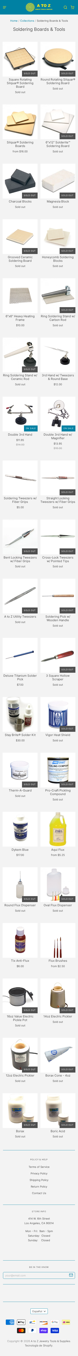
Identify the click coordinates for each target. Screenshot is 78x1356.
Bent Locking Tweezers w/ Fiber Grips (20, 559)
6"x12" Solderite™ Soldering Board (58, 144)
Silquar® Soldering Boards (20, 144)
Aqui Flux (57, 850)
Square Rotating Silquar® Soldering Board (20, 83)
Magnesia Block (58, 201)
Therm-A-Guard (20, 790)
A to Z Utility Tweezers (20, 616)
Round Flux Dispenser (20, 905)
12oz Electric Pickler (20, 1075)
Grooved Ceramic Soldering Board (20, 259)
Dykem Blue (20, 850)
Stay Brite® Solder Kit (20, 735)
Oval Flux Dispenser (58, 905)
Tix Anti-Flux (20, 961)
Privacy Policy (39, 1173)
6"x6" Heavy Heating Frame (20, 318)
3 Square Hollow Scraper (58, 677)
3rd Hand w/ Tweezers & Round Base (58, 377)
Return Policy (39, 1186)
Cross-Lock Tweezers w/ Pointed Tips (57, 559)
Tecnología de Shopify (38, 1345)
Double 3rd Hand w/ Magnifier (58, 436)
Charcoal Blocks (20, 201)
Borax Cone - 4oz (57, 1075)
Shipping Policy (39, 1180)
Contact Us (39, 1193)
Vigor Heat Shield (57, 735)
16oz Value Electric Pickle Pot (20, 1018)
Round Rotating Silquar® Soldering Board (58, 81)
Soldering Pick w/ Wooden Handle (57, 618)
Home (14, 20)
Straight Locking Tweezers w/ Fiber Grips (57, 500)
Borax (20, 1131)
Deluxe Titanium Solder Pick (20, 677)
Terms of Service (39, 1166)
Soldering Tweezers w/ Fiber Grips (20, 500)
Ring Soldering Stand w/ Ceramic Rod (20, 377)
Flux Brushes (58, 961)
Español (37, 1311)
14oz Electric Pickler (57, 1016)
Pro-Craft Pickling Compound (58, 792)
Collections (27, 20)
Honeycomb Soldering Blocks (58, 259)
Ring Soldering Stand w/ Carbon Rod (58, 318)
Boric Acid (58, 1131)
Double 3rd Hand (20, 434)
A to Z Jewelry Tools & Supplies (50, 1341)
